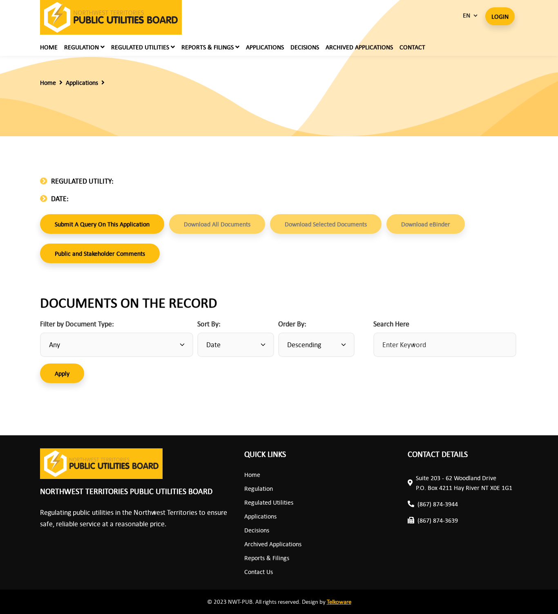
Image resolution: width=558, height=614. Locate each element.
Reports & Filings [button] (208, 47)
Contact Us (258, 571)
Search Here (391, 323)
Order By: (292, 323)
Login (500, 16)
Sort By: (209, 323)
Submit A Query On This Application (102, 224)
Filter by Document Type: (77, 323)
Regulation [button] (82, 47)
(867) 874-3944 (437, 504)
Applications (265, 47)
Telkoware (339, 601)
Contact (412, 47)
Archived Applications (359, 47)
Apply (62, 373)
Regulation (258, 488)
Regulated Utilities (268, 502)
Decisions (304, 47)
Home (49, 47)
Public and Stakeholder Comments (100, 253)
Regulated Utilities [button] (141, 47)
